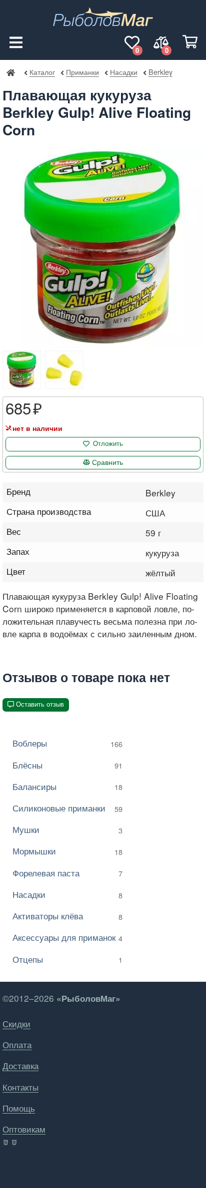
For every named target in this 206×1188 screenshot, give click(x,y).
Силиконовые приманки (67, 807)
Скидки (16, 1023)
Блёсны (67, 765)
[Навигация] (16, 42)
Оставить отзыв (40, 704)
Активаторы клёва (67, 915)
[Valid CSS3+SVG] (15, 1143)
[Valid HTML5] (6, 1143)
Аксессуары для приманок (67, 937)
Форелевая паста (67, 872)
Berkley (160, 71)
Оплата (17, 1044)
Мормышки (67, 850)
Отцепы (67, 959)
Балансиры (67, 786)
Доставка (20, 1065)
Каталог (42, 71)
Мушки (67, 829)
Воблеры (67, 743)
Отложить (108, 443)
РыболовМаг (10, 72)
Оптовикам (24, 1129)
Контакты (20, 1087)
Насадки (123, 71)
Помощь (18, 1108)
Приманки (82, 71)
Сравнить (107, 462)
